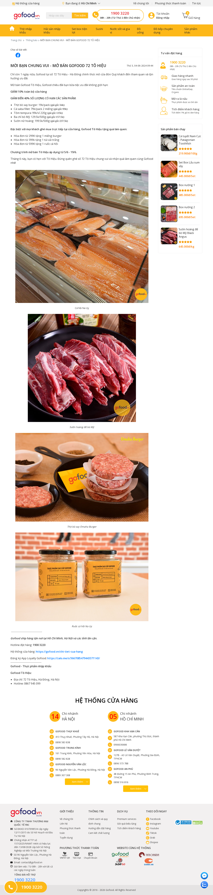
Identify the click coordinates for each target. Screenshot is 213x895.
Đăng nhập (162, 17)
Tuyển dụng (66, 837)
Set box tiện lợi (79, 30)
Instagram (155, 823)
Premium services (126, 819)
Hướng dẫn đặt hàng (99, 828)
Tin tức (196, 3)
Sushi (99, 29)
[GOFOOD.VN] (26, 15)
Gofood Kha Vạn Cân (127, 731)
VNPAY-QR (65, 857)
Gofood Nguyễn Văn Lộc (70, 764)
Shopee (153, 842)
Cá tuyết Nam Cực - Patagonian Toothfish (190, 139)
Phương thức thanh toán (170, 3)
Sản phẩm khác (190, 30)
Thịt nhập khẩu (25, 30)
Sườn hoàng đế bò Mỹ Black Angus (188, 232)
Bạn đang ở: (81, 3)
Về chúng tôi (141, 3)
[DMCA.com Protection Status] (198, 822)
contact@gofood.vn (31, 862)
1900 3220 (120, 13)
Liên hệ (64, 823)
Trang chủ (16, 40)
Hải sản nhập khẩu (52, 30)
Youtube (154, 828)
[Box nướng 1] (169, 191)
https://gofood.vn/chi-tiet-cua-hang (59, 651)
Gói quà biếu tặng (126, 823)
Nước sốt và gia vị (120, 30)
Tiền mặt (77, 857)
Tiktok (153, 832)
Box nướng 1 (187, 185)
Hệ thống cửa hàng (27, 3)
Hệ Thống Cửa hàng (106, 700)
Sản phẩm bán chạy (173, 129)
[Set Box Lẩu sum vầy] (169, 169)
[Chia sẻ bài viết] (17, 55)
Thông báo (31, 40)
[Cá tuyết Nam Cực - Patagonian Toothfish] (169, 143)
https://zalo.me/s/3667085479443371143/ (73, 658)
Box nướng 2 (187, 207)
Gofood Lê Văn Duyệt (127, 750)
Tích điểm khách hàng (129, 828)
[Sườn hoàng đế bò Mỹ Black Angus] (169, 236)
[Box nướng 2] (169, 214)
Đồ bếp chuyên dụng (163, 30)
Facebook (155, 819)
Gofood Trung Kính (68, 747)
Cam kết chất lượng (98, 832)
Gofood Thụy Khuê (67, 731)
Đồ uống (140, 30)
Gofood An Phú (123, 768)
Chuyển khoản (90, 857)
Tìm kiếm (80, 15)
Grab (152, 837)
